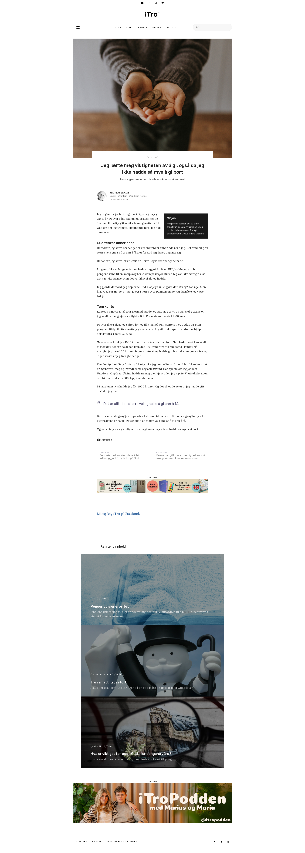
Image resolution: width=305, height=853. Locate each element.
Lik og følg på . (118, 514)
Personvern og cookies (122, 841)
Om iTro (97, 841)
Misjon (156, 27)
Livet (129, 27)
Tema (118, 27)
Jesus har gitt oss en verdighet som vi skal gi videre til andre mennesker (180, 457)
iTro (152, 14)
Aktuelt (171, 27)
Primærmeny (78, 27)
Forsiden (81, 841)
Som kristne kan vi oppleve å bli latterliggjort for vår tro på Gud (119, 457)
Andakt (142, 27)
